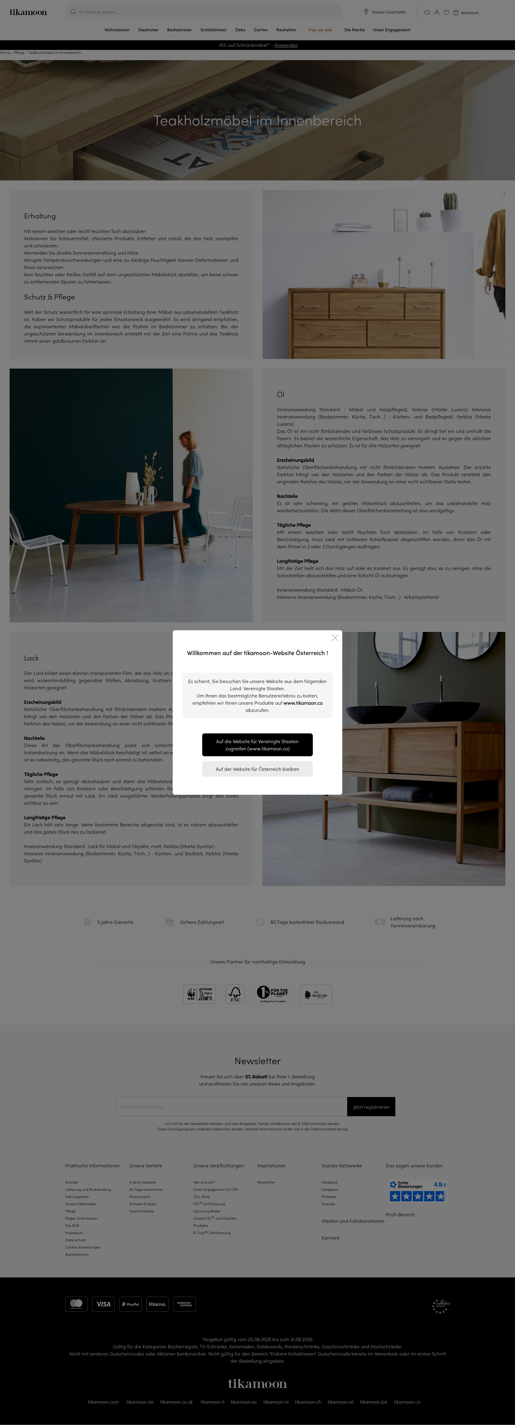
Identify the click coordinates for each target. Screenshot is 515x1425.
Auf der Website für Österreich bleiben (257, 769)
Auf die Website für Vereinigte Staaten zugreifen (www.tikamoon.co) (257, 745)
